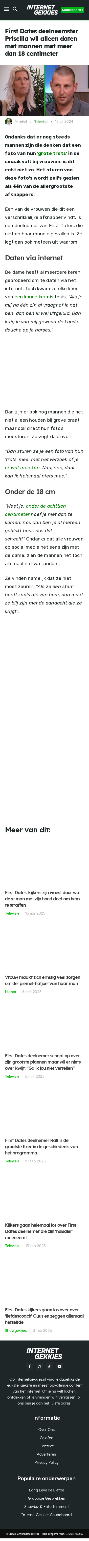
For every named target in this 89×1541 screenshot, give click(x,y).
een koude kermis (34, 297)
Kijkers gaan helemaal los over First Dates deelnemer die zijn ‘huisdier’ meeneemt (40, 1231)
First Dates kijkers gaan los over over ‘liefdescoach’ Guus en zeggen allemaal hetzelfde (44, 1316)
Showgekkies (16, 1330)
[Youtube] (59, 1366)
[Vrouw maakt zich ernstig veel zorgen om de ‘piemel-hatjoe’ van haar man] (44, 948)
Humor (10, 992)
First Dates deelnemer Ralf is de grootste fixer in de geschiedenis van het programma (41, 1147)
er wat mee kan (22, 467)
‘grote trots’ (52, 153)
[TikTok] (49, 1366)
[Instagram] (39, 1366)
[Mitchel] (9, 122)
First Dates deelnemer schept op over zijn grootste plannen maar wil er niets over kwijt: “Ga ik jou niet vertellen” (43, 1062)
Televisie (41, 122)
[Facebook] (29, 1366)
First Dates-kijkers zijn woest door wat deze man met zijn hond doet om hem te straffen (43, 899)
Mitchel (21, 122)
